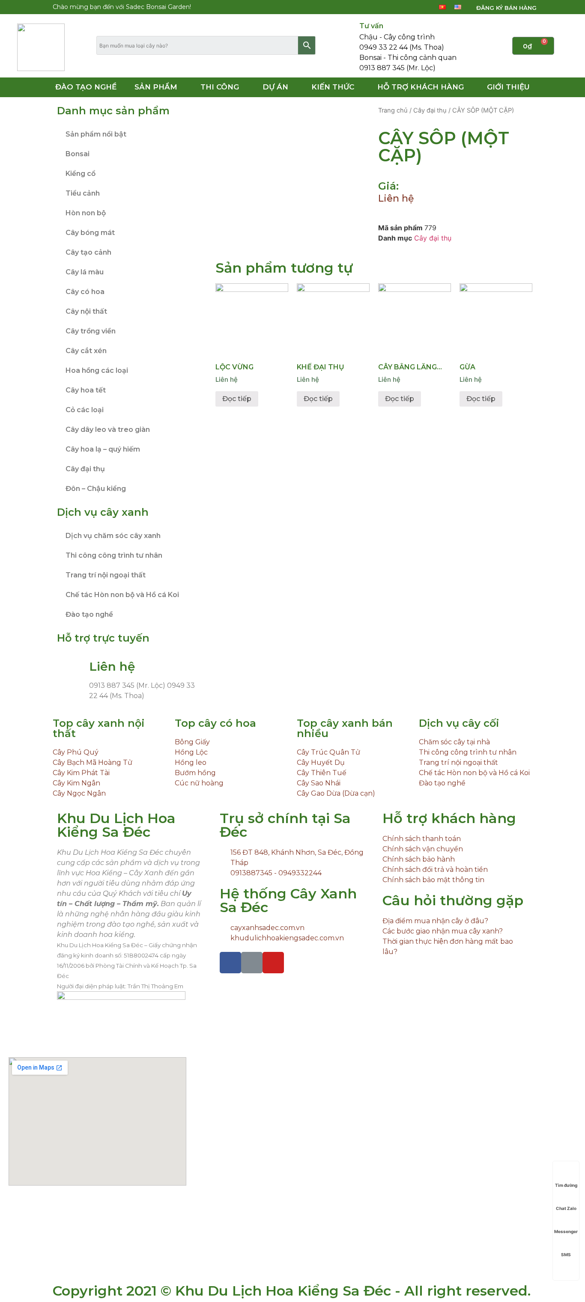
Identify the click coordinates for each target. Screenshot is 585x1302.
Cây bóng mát (90, 233)
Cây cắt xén (86, 351)
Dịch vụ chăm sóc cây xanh (113, 536)
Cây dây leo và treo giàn (108, 429)
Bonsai (78, 154)
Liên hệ (396, 198)
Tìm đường (566, 1185)
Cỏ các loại (85, 410)
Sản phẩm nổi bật (96, 134)
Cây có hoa (85, 292)
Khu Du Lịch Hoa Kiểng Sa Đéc (116, 825)
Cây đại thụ (85, 469)
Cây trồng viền (91, 331)
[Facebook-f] (387, 7)
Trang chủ (393, 110)
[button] (501, 8)
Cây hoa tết (86, 390)
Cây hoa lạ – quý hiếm (103, 449)
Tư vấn (371, 26)
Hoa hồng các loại (97, 370)
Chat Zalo (566, 1208)
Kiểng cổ (81, 173)
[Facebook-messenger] (402, 7)
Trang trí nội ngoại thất (106, 575)
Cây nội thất (86, 311)
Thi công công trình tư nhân (114, 555)
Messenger (566, 1231)
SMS (566, 1254)
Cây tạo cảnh (88, 252)
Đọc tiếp (236, 399)
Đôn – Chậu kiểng (96, 489)
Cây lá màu (85, 272)
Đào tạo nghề (89, 614)
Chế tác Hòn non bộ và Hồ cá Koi (122, 595)
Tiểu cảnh (83, 193)
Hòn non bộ (86, 213)
